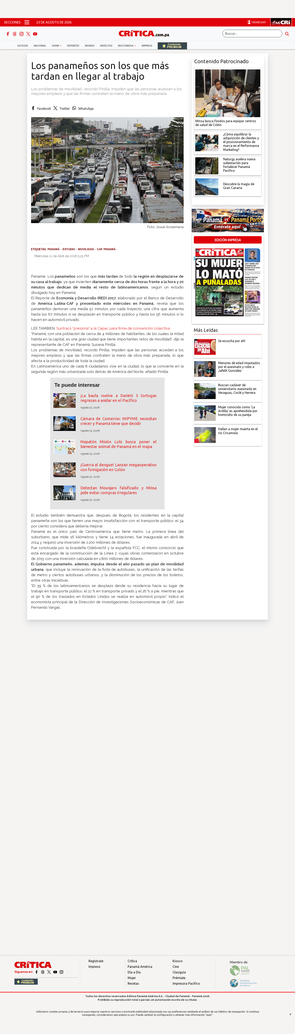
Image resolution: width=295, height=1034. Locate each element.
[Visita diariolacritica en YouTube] (55, 971)
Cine (176, 966)
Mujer (132, 978)
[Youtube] (35, 33)
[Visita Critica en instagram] (61, 971)
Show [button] (56, 45)
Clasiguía (179, 972)
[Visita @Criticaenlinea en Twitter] (43, 971)
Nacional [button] (40, 45)
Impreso (146, 45)
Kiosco (178, 961)
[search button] (287, 33)
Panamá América (140, 966)
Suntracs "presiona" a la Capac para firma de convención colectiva (113, 328)
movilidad (86, 249)
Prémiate (179, 978)
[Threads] (15, 33)
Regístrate (95, 961)
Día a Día (134, 972)
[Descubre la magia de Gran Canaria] (206, 186)
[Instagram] (21, 33)
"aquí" (208, 1014)
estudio (69, 249)
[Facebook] (8, 33)
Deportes (73, 45)
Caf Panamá (106, 249)
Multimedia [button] (126, 45)
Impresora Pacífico (186, 983)
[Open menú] (27, 22)
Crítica (132, 961)
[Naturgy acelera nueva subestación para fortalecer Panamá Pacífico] (206, 165)
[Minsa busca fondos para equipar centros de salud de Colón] (227, 93)
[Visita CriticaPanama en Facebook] (37, 971)
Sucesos (22, 45)
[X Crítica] (28, 33)
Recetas (133, 983)
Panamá (54, 249)
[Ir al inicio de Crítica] (146, 33)
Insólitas (106, 45)
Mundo (89, 45)
